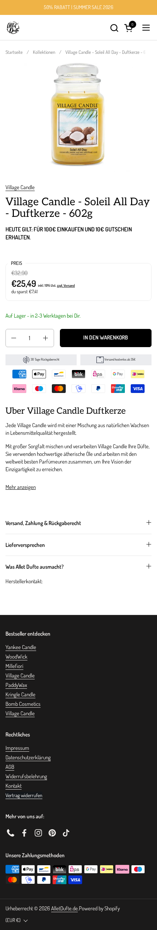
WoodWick (16, 656)
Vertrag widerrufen (23, 795)
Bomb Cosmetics (23, 703)
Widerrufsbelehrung (26, 776)
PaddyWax (16, 684)
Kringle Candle (20, 694)
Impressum (17, 747)
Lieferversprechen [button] (25, 544)
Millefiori (14, 666)
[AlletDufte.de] (12, 27)
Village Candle (20, 187)
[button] (114, 27)
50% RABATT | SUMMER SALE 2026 (78, 7)
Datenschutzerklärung (28, 757)
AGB (9, 766)
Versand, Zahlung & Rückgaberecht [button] (43, 523)
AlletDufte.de (64, 908)
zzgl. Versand (66, 285)
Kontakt (13, 785)
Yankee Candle (20, 647)
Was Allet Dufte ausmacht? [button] (34, 566)
